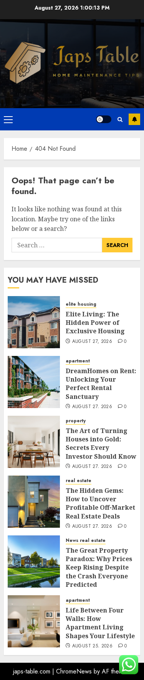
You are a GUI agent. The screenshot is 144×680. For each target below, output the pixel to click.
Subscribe (134, 119)
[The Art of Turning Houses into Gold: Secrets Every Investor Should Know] (34, 442)
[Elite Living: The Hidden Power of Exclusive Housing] (34, 322)
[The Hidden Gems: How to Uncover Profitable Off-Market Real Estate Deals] (34, 502)
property (76, 421)
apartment (78, 361)
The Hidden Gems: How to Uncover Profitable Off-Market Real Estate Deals (100, 503)
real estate (78, 480)
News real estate (86, 540)
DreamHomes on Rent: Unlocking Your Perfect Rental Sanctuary (101, 384)
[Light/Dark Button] (103, 119)
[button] (8, 119)
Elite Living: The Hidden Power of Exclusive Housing (95, 323)
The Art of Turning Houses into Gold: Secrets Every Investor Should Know (101, 443)
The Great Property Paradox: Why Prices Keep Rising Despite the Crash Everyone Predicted (99, 567)
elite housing (81, 304)
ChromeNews (74, 671)
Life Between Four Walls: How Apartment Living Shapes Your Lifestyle (100, 623)
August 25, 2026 (92, 646)
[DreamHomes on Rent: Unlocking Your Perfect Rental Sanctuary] (34, 382)
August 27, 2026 (92, 342)
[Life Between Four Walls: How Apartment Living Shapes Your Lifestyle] (34, 621)
